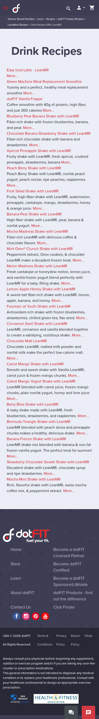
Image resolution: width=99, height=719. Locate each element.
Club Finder (64, 607)
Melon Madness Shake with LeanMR (37, 266)
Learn (40, 19)
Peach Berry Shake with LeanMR (34, 168)
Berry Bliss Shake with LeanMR (32, 404)
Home (16, 549)
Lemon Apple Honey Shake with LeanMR (41, 289)
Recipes (50, 19)
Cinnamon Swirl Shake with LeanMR (37, 323)
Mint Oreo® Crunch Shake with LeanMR (40, 248)
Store (15, 564)
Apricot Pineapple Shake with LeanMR (39, 150)
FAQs (88, 636)
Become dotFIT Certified (67, 567)
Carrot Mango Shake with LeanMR (35, 364)
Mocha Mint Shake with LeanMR (34, 479)
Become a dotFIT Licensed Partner (69, 552)
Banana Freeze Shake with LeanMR (36, 439)
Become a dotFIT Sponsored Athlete (70, 581)
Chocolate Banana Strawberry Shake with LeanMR (49, 133)
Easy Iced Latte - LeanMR (28, 70)
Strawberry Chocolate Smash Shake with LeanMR (48, 462)
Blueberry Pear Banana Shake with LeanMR (43, 116)
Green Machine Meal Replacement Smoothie (44, 81)
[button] (80, 7)
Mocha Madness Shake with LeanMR (37, 231)
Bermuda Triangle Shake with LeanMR (38, 421)
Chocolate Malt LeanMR (27, 341)
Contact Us (21, 607)
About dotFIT (22, 592)
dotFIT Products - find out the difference (73, 596)
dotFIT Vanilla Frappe (25, 99)
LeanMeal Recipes (18, 24)
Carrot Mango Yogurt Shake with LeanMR (41, 381)
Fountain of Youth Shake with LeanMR (39, 306)
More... (12, 75)
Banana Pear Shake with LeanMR (34, 214)
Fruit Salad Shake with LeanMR (33, 191)
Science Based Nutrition (21, 19)
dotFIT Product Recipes (71, 19)
